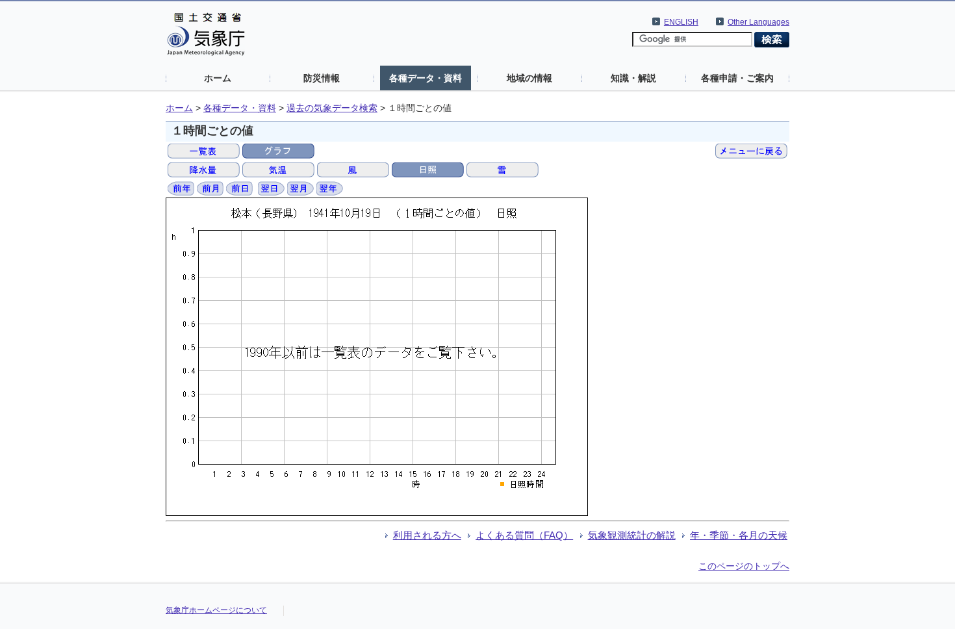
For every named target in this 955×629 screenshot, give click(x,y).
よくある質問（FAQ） (524, 535)
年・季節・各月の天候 (738, 535)
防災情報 (321, 78)
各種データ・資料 (425, 78)
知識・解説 (633, 78)
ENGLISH (681, 22)
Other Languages (758, 22)
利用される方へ (427, 535)
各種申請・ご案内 (737, 78)
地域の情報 (529, 78)
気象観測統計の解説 (632, 535)
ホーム (217, 78)
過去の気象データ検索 (331, 108)
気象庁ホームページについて (216, 610)
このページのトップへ (743, 566)
